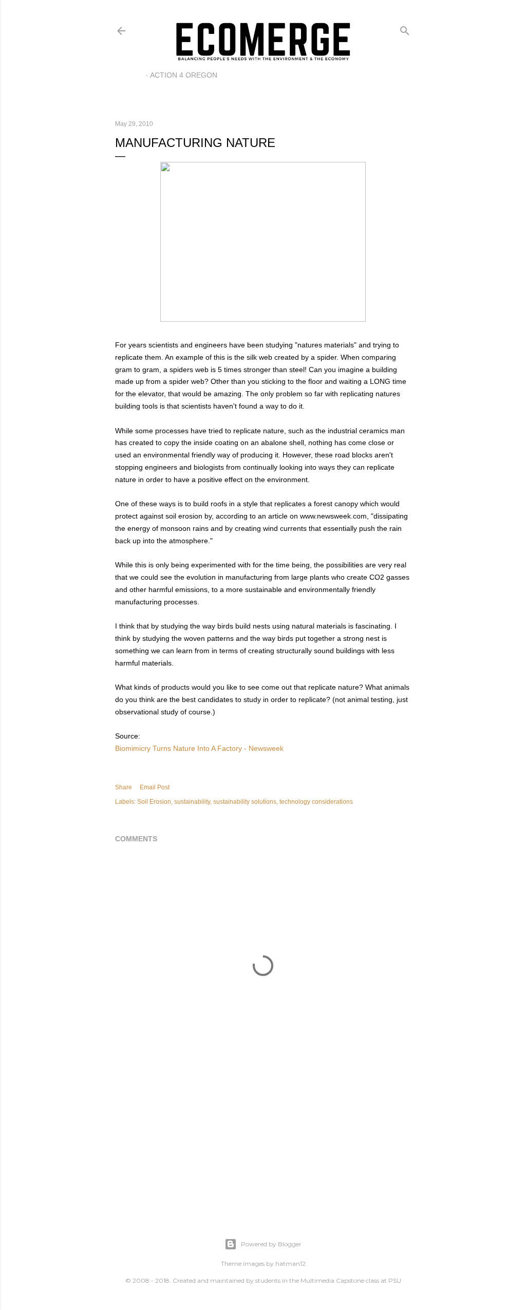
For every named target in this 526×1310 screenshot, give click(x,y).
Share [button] (123, 787)
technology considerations (316, 801)
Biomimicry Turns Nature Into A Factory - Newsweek (199, 748)
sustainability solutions (244, 801)
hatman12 (290, 1263)
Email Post (155, 787)
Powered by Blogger (271, 1244)
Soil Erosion (154, 801)
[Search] (405, 29)
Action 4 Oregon (183, 75)
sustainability (192, 801)
